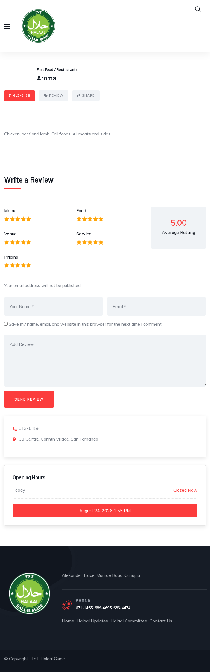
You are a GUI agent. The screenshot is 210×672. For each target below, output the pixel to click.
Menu (9, 210)
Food (81, 210)
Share (88, 95)
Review (56, 95)
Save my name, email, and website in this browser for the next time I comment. (85, 324)
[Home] (29, 593)
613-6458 (21, 95)
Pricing (11, 257)
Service (83, 233)
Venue (10, 233)
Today (19, 490)
